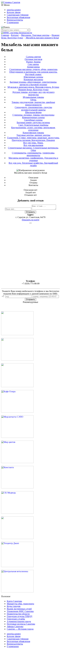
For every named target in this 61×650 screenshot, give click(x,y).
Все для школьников (33, 145)
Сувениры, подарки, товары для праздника (33, 115)
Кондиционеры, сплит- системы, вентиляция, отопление (33, 128)
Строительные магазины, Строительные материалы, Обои (33, 149)
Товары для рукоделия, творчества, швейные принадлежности (33, 103)
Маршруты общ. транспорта (20, 603)
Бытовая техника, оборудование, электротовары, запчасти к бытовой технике (33, 83)
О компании (13, 22)
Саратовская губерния (17, 15)
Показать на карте (30, 220)
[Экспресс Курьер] (17, 334)
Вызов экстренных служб (19, 609)
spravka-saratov (14, 10)
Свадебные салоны (33, 120)
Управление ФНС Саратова (20, 611)
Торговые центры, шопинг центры (33, 135)
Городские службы (16, 619)
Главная (5, 35)
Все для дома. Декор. (33, 143)
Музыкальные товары (33, 97)
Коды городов (13, 606)
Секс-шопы (33, 64)
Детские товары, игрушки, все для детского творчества (33, 93)
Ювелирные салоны (33, 77)
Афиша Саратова (15, 626)
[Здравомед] (17, 386)
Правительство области (18, 614)
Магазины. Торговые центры (35, 35)
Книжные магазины (33, 79)
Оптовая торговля (33, 59)
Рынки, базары (33, 62)
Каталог (15, 35)
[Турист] (17, 360)
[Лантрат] (17, 538)
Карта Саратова (14, 601)
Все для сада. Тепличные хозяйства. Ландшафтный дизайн (33, 164)
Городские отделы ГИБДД (19, 616)
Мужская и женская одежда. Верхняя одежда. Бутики (33, 87)
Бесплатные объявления (18, 17)
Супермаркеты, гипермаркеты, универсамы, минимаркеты (33, 154)
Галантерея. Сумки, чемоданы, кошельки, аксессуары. (33, 137)
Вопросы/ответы (15, 20)
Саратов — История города (20, 629)
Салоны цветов (33, 57)
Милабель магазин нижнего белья (42, 38)
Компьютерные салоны (33, 117)
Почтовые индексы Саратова (21, 624)
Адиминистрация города (19, 621)
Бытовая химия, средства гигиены (33, 122)
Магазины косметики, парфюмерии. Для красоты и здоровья (33, 159)
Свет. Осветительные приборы (33, 125)
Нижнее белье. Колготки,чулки (33, 89)
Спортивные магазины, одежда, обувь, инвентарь (33, 69)
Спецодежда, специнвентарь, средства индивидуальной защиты (33, 108)
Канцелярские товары (33, 132)
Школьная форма (33, 112)
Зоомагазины (33, 67)
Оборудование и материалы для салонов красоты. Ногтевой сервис (33, 73)
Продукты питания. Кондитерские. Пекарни (33, 140)
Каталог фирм (13, 12)
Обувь (33, 100)
